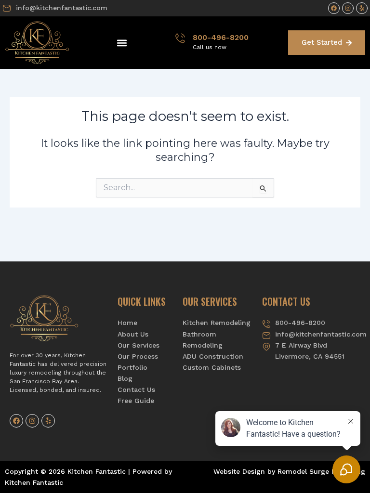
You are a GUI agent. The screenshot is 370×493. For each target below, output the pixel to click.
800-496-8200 (221, 37)
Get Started (322, 42)
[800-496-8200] (180, 38)
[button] (122, 43)
